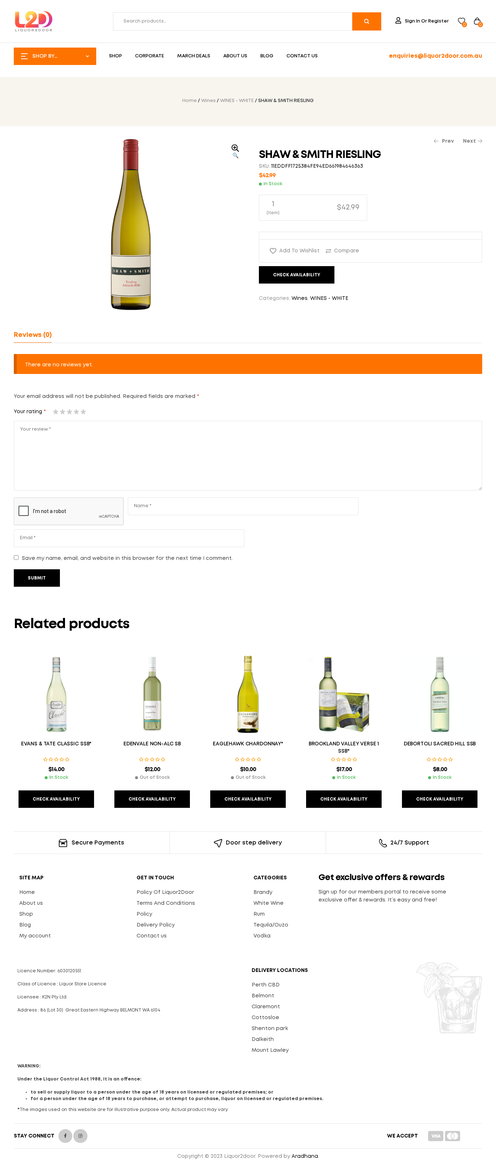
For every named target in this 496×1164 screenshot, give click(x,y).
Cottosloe (265, 1018)
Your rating (30, 412)
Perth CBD (266, 985)
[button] (235, 152)
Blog (25, 925)
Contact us (152, 936)
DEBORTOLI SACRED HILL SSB (440, 744)
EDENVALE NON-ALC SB (152, 744)
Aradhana (305, 1156)
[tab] (33, 335)
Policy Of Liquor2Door (165, 892)
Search (366, 21)
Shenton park (270, 1028)
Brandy (262, 892)
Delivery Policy (156, 925)
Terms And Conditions (166, 903)
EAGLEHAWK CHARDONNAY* (248, 744)
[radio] (313, 208)
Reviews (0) (33, 335)
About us (31, 903)
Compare (346, 251)
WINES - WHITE (237, 101)
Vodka (262, 936)
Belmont (263, 996)
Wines (208, 101)
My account (35, 936)
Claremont (266, 1007)
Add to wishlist (299, 251)
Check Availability (296, 275)
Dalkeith (263, 1039)
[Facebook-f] (65, 1136)
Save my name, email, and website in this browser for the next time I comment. (127, 558)
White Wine (268, 903)
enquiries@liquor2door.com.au (435, 56)
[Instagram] (80, 1136)
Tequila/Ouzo (270, 925)
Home (189, 101)
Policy (144, 914)
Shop (26, 914)
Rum (259, 914)
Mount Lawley (270, 1050)
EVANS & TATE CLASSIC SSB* (56, 744)
